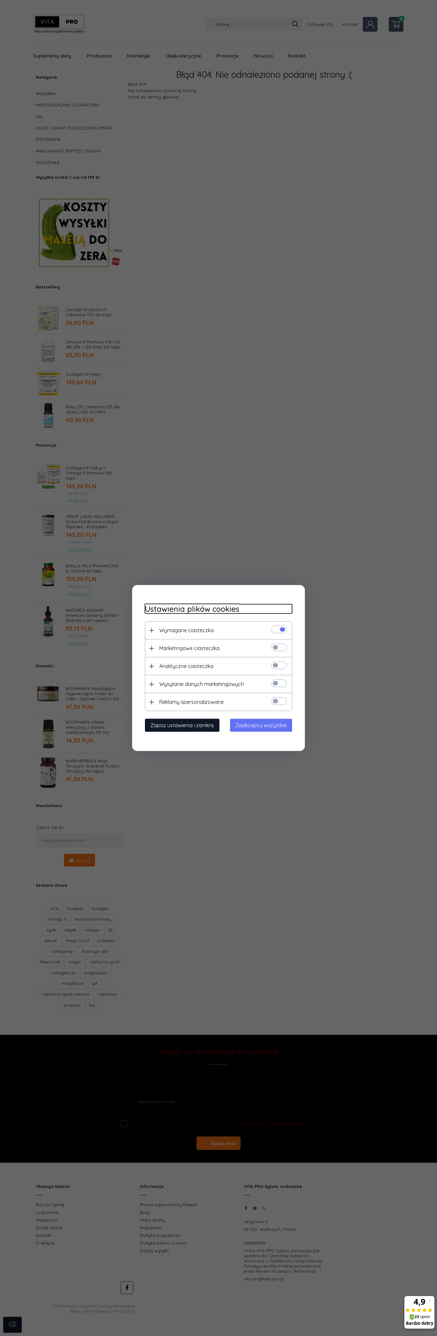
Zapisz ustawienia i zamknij (182, 725)
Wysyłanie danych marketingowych (201, 684)
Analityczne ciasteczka (186, 666)
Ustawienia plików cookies (192, 609)
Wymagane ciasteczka (186, 630)
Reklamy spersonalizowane (191, 702)
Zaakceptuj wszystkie (261, 725)
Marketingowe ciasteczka (189, 648)
